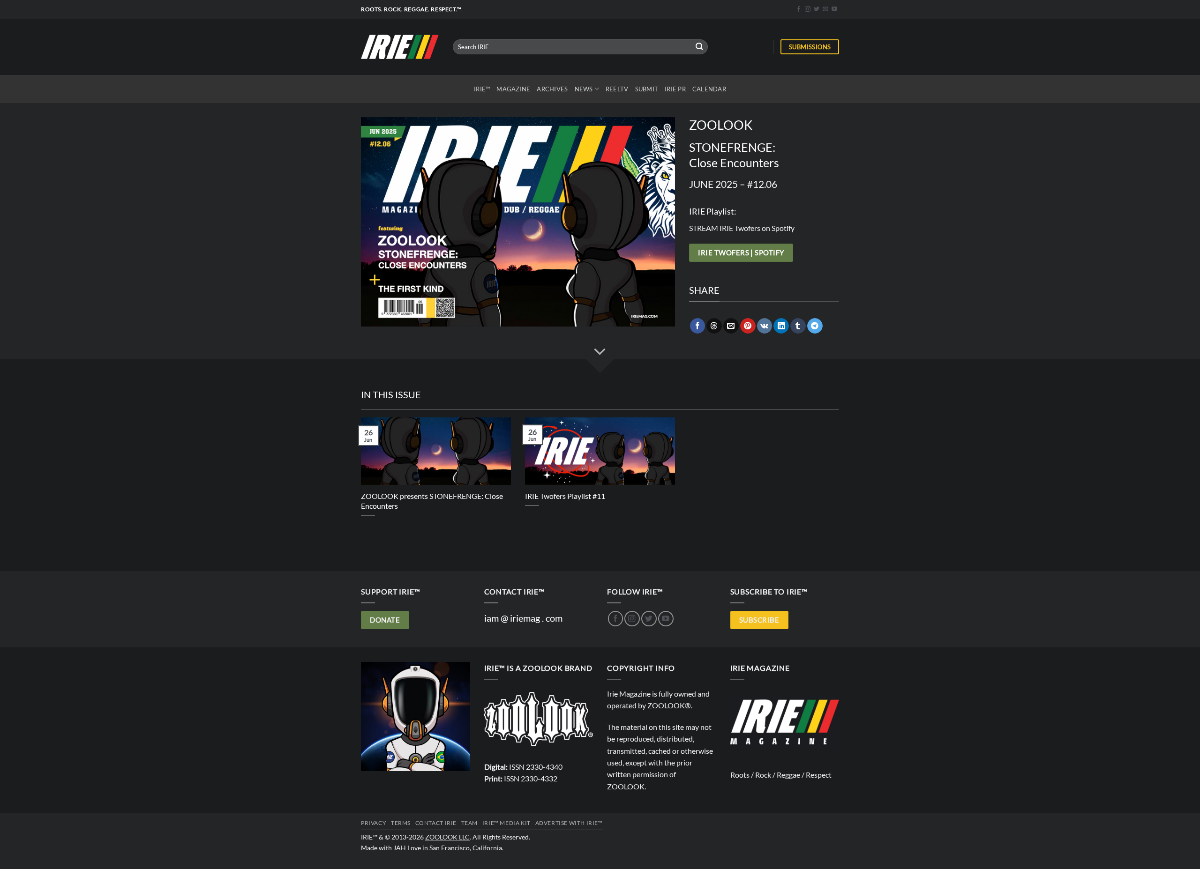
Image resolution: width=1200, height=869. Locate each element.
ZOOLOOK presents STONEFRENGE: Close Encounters (432, 500)
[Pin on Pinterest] (748, 326)
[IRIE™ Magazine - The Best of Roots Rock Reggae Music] (400, 47)
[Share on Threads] (714, 326)
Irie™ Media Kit (506, 822)
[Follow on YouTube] (834, 9)
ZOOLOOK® (669, 705)
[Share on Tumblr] (798, 326)
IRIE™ (482, 89)
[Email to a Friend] (731, 326)
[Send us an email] (825, 9)
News (584, 89)
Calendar (709, 89)
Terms (401, 822)
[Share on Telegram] (815, 326)
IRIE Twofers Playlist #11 (565, 495)
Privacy (373, 822)
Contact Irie (436, 822)
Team (469, 822)
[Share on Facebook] (697, 326)
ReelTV (617, 89)
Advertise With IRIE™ (569, 822)
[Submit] (699, 46)
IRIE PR (675, 89)
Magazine (513, 89)
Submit (647, 89)
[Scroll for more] (599, 352)
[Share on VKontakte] (764, 326)
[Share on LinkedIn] (781, 326)
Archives (552, 89)
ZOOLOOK (626, 786)
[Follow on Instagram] (807, 9)
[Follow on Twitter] (816, 9)
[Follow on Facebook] (799, 9)
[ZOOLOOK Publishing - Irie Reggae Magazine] (538, 718)
